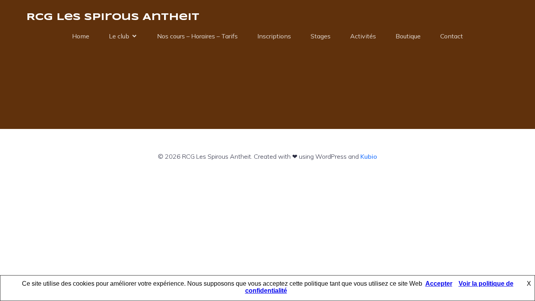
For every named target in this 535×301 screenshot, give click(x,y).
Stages (321, 36)
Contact (451, 36)
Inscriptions (274, 36)
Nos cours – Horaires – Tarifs (197, 36)
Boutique (408, 36)
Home (80, 36)
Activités (363, 36)
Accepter (438, 283)
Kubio (368, 156)
